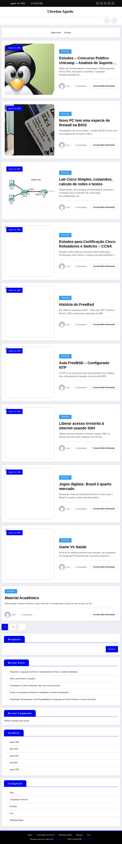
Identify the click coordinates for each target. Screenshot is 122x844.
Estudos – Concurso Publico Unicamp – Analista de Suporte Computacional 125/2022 (86, 60)
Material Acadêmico (22, 598)
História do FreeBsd (76, 305)
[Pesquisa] (107, 20)
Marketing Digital (16, 820)
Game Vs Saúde (73, 547)
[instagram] (109, 3)
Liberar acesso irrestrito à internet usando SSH (81, 426)
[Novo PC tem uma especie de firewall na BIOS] (29, 130)
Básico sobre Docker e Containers (22, 679)
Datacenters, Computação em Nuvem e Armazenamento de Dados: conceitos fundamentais (44, 672)
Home (30, 835)
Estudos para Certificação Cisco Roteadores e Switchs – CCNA (87, 244)
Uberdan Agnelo (60, 11)
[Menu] (6, 20)
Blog (12, 792)
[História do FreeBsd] (29, 311)
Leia (11, 813)
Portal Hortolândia (60, 839)
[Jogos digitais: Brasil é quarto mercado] (29, 493)
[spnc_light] (114, 20)
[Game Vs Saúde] (29, 554)
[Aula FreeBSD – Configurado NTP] (29, 372)
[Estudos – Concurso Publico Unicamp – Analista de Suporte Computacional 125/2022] (29, 69)
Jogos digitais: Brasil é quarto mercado (85, 486)
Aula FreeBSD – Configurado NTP (84, 365)
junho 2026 (14, 756)
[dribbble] (105, 3)
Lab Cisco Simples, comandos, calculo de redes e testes (85, 181)
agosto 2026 (14, 742)
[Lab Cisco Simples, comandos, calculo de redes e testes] (29, 190)
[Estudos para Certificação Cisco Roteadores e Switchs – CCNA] (29, 251)
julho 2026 (14, 749)
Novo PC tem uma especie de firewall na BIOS (84, 123)
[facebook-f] (97, 3)
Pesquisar (14, 639)
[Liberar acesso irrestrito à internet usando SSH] (29, 433)
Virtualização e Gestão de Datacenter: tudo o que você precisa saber (35, 685)
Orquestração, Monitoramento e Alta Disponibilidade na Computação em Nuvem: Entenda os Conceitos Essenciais (53, 699)
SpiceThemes (87, 839)
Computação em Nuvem (19, 799)
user (68, 86)
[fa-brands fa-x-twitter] (101, 3)
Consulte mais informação (104, 86)
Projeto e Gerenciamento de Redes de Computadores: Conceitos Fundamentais (39, 692)
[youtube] (112, 3)
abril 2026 (13, 763)
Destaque (65, 51)
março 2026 (14, 769)
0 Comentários (81, 86)
